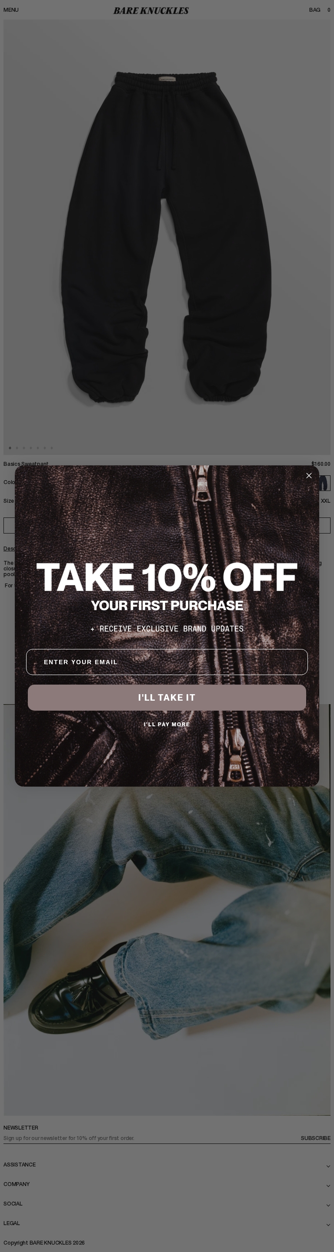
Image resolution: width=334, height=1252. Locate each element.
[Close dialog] (309, 475)
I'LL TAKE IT (167, 697)
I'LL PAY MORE (167, 724)
